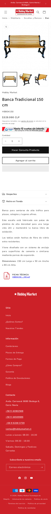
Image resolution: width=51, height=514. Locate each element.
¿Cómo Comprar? (14, 365)
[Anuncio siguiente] (46, 4)
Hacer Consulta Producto (25, 150)
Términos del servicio (16, 503)
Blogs (8, 384)
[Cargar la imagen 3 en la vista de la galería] (41, 79)
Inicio (8, 315)
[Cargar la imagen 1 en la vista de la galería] (10, 79)
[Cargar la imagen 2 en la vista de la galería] (25, 79)
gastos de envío (27, 121)
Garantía (10, 371)
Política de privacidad (36, 503)
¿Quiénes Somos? (14, 321)
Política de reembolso (27, 508)
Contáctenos (12, 346)
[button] (25, 168)
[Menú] (6, 12)
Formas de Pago (14, 359)
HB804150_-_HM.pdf (21, 277)
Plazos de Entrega (15, 352)
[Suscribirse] (42, 467)
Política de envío (41, 499)
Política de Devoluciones (18, 378)
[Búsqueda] (38, 12)
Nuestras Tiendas (14, 328)
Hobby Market (23, 496)
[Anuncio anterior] (5, 4)
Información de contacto (21, 499)
